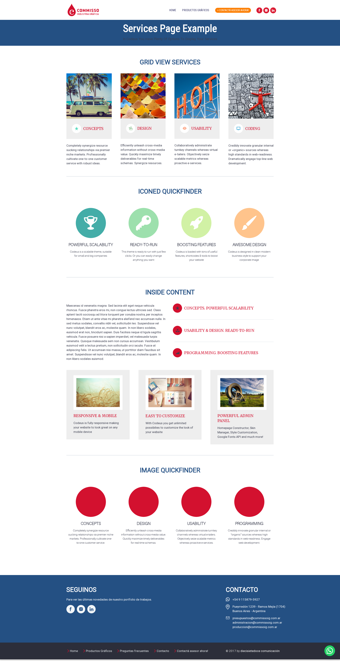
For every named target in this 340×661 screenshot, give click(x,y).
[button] (329, 650)
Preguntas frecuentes (134, 651)
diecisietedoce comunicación (260, 651)
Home (172, 10)
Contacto (163, 651)
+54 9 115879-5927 (246, 599)
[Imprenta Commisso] (83, 6)
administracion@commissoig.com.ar (257, 622)
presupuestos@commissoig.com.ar (256, 618)
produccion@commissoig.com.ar (255, 627)
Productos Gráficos (195, 10)
